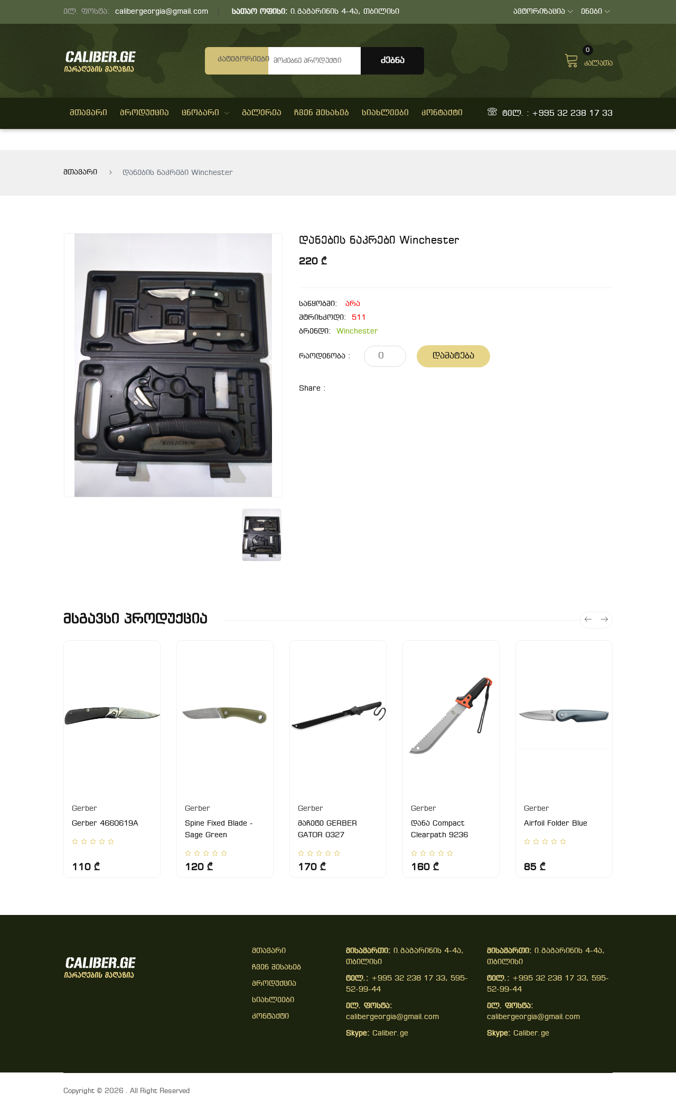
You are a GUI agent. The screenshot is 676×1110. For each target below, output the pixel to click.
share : (312, 389)
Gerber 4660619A (105, 824)
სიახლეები (385, 113)
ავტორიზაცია (539, 12)
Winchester (357, 332)
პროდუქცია (144, 113)
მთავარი (88, 113)
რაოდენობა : (325, 356)
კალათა (598, 59)
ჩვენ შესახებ (321, 113)
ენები (591, 12)
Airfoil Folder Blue (555, 824)
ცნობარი (200, 113)
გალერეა (261, 113)
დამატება (453, 356)
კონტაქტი (442, 113)
